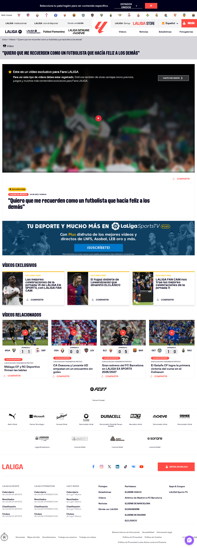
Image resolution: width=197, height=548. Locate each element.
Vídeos (122, 32)
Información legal (164, 532)
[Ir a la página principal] (101, 34)
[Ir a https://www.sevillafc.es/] (175, 15)
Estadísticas (165, 32)
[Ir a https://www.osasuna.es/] (37, 15)
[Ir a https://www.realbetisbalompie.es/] (147, 15)
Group (122, 23)
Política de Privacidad (132, 537)
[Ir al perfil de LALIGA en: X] (109, 467)
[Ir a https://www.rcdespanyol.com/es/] (138, 15)
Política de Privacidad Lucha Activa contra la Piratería (142, 542)
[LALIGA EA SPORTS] (13, 31)
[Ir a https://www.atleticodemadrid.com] (28, 15)
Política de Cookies (153, 537)
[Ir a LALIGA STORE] (143, 23)
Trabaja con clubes (87, 537)
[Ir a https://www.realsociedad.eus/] (166, 15)
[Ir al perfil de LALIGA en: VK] (133, 467)
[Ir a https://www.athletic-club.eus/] (19, 15)
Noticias (143, 32)
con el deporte (46, 23)
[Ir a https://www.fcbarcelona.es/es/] (74, 15)
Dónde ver (75, 23)
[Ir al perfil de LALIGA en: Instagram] (101, 467)
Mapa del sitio (33, 537)
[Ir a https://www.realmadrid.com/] (156, 15)
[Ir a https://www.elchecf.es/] (64, 15)
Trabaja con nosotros (67, 537)
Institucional (16, 23)
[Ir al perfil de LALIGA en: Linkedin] (117, 467)
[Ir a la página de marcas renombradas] (4, 537)
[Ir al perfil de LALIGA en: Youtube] (141, 467)
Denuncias (20, 537)
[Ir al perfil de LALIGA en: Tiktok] (125, 467)
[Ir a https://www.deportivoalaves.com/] (55, 15)
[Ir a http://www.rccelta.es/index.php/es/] (46, 15)
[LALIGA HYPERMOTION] (34, 32)
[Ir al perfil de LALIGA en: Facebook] (93, 467)
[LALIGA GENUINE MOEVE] (78, 31)
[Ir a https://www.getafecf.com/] (83, 15)
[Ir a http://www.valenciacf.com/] (184, 15)
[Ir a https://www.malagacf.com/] (101, 15)
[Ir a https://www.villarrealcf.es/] (193, 15)
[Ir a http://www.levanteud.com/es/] (92, 15)
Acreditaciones (49, 537)
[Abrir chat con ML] (189, 540)
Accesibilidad (148, 532)
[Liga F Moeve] (54, 31)
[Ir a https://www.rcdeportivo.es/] (129, 15)
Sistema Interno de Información (126, 532)
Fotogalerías (186, 32)
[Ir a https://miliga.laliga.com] (189, 23)
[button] (13, 32)
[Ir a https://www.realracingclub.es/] (111, 15)
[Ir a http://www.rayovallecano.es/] (120, 15)
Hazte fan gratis (171, 78)
